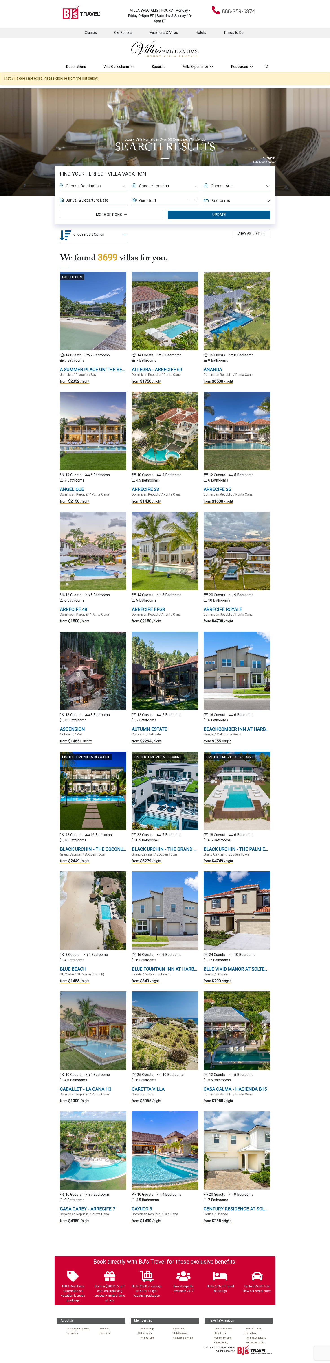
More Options (109, 215)
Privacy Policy (221, 1342)
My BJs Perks (147, 1338)
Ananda (213, 369)
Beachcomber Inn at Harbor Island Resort (255, 729)
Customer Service (223, 1328)
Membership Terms (183, 1338)
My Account (179, 1328)
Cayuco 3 (142, 1209)
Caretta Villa (148, 1089)
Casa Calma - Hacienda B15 (235, 1089)
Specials (158, 66)
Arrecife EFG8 (148, 609)
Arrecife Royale (223, 609)
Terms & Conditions (256, 1338)
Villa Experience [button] (195, 66)
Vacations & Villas (164, 32)
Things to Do (234, 32)
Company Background (78, 1328)
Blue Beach (73, 969)
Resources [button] (239, 66)
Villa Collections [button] (116, 66)
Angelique (72, 489)
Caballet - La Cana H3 (85, 1089)
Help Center (220, 1333)
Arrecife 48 (73, 609)
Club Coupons (180, 1333)
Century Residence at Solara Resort (247, 1209)
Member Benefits (222, 1338)
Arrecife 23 (145, 489)
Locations (104, 1328)
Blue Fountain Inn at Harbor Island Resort (183, 969)
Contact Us (72, 1333)
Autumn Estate (149, 729)
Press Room (105, 1333)
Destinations (76, 66)
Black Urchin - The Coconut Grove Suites (108, 849)
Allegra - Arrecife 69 (157, 369)
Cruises (91, 32)
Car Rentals (123, 32)
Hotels (201, 32)
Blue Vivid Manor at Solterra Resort (247, 969)
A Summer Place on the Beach (95, 369)
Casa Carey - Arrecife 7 (87, 1209)
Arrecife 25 (217, 489)
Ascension (72, 729)
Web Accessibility (255, 1342)
